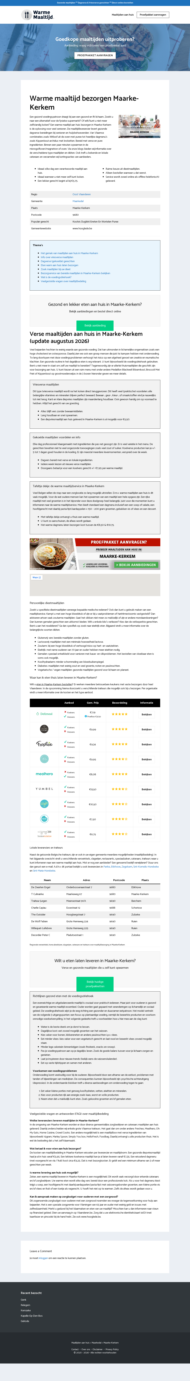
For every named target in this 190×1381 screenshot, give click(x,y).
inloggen (43, 1258)
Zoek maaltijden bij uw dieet (56, 269)
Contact (75, 1349)
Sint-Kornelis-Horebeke (146, 867)
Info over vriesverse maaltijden (57, 257)
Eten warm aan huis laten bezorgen (59, 265)
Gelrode (25, 1321)
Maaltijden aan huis (123, 15)
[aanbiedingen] (95, 554)
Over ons (85, 1349)
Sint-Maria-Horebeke (44, 871)
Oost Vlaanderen (82, 194)
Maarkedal (78, 201)
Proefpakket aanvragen (153, 15)
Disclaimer (98, 1349)
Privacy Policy (112, 1349)
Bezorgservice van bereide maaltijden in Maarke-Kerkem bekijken (75, 273)
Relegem (25, 1305)
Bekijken (147, 714)
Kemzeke (26, 1310)
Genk (23, 1300)
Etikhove (116, 867)
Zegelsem (127, 867)
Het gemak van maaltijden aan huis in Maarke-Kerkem (69, 253)
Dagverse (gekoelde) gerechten (58, 261)
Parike (106, 867)
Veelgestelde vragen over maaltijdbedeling (63, 281)
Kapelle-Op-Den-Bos (32, 1316)
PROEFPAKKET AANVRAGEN (95, 55)
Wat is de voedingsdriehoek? (56, 277)
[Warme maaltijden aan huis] (38, 14)
